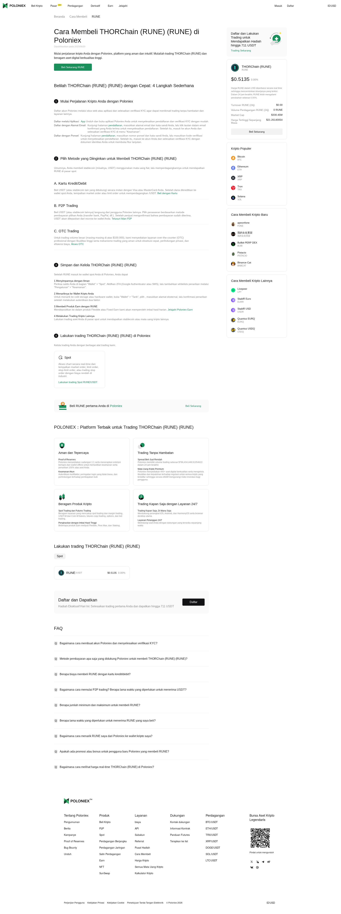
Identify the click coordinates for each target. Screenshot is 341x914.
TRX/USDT (212, 835)
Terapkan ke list (179, 841)
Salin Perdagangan (110, 854)
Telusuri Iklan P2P (122, 218)
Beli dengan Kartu (167, 193)
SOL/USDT (212, 854)
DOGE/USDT (213, 847)
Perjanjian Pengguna (74, 902)
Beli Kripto (105, 822)
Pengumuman (72, 822)
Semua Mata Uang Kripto (149, 867)
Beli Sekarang (193, 406)
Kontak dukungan (180, 822)
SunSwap (104, 873)
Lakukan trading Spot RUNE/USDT (78, 382)
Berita (67, 828)
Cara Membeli (78, 16)
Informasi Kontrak (180, 828)
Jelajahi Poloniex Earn (180, 309)
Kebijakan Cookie (115, 902)
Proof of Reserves (74, 841)
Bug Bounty (70, 847)
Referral (139, 841)
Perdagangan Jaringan (112, 847)
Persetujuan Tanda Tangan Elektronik (145, 902)
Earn (102, 860)
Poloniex (14, 5)
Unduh (67, 854)
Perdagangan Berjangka (113, 841)
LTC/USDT (211, 860)
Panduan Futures (180, 835)
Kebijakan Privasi (95, 902)
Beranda (59, 16)
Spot (60, 556)
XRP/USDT (212, 841)
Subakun (140, 835)
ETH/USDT (212, 828)
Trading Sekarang (241, 50)
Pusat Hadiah (142, 847)
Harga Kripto (142, 860)
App (83, 121)
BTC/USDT (212, 822)
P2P (101, 828)
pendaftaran (115, 125)
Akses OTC (77, 244)
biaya (138, 822)
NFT (101, 867)
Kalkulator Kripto (144, 873)
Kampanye (70, 835)
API (137, 828)
